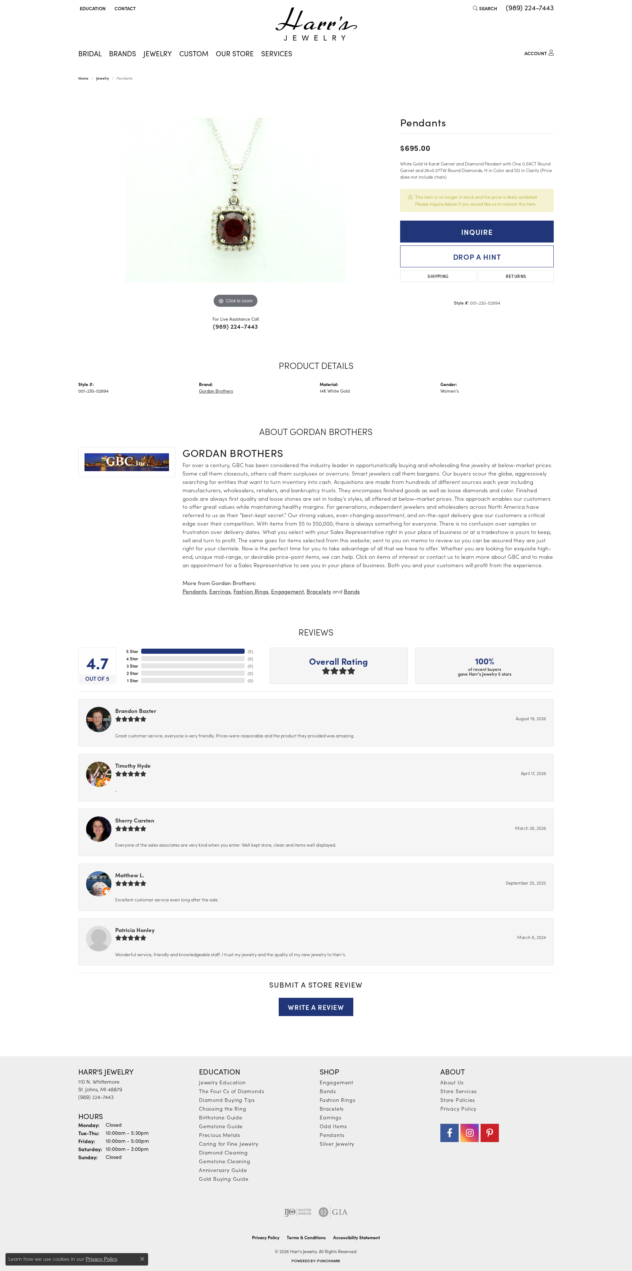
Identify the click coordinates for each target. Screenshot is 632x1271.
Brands (122, 53)
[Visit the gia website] (333, 1212)
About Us (451, 1082)
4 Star (132, 658)
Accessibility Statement (356, 1237)
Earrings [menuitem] (330, 1117)
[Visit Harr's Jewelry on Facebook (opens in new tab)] (449, 1133)
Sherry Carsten (134, 820)
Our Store (235, 53)
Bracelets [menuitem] (332, 1108)
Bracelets (318, 591)
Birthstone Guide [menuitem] (220, 1117)
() (250, 651)
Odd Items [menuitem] (333, 1126)
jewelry (102, 78)
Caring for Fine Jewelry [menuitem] (228, 1143)
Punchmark (328, 1260)
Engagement (287, 591)
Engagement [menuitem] (336, 1082)
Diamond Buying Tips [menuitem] (227, 1099)
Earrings (220, 591)
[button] (92, 8)
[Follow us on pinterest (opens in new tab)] (490, 1133)
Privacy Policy (458, 1108)
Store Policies (457, 1099)
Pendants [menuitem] (332, 1134)
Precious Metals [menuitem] (219, 1134)
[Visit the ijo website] (298, 1212)
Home (83, 78)
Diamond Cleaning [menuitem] (223, 1152)
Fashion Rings (250, 591)
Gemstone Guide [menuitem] (221, 1126)
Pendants (195, 591)
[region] (235, 200)
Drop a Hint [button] (477, 256)
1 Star (132, 680)
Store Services (458, 1091)
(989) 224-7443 (235, 326)
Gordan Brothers (216, 391)
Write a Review (316, 1007)
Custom (193, 53)
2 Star (132, 673)
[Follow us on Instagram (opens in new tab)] (469, 1133)
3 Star (132, 666)
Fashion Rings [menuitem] (337, 1099)
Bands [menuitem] (328, 1091)
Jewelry (157, 53)
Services (276, 53)
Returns (516, 276)
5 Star (132, 651)
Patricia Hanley (135, 930)
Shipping (438, 276)
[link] (124, 8)
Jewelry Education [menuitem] (222, 1082)
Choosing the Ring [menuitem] (223, 1108)
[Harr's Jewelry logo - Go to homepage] (316, 24)
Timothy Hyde (133, 765)
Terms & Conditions (306, 1237)
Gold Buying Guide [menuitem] (224, 1178)
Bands (352, 591)
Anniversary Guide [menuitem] (223, 1169)
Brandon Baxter (135, 710)
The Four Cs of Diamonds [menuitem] (231, 1091)
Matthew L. (129, 875)
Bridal (90, 53)
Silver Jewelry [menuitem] (337, 1143)
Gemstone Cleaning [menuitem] (225, 1161)
